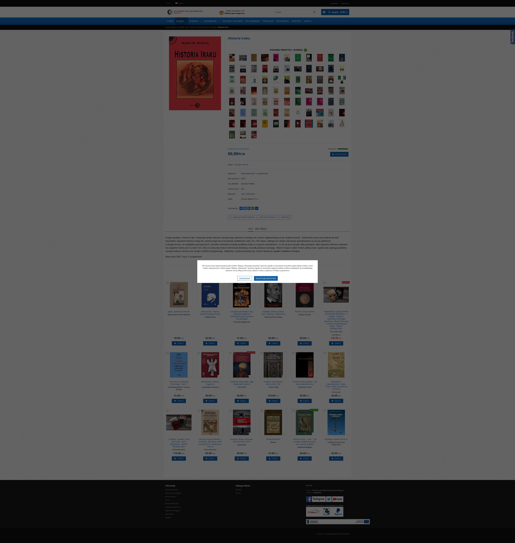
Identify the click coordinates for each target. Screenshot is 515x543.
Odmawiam (244, 278)
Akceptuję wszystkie (266, 278)
